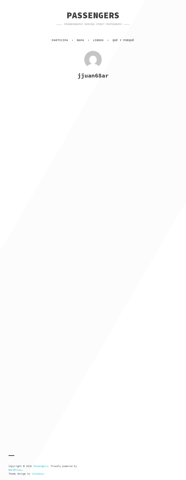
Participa (60, 40)
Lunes (102, 368)
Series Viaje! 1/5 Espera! (40, 195)
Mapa (80, 40)
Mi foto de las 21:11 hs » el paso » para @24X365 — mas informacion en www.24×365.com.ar (49, 430)
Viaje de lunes (26, 253)
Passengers (93, 15)
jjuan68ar (51, 134)
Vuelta (103, 195)
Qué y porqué (123, 40)
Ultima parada (112, 311)
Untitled (19, 129)
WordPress (15, 469)
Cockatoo (37, 473)
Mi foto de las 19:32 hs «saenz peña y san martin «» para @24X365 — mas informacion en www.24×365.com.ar (134, 432)
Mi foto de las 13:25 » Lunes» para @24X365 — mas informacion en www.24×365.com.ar (134, 133)
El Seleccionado (28, 311)
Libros (98, 40)
